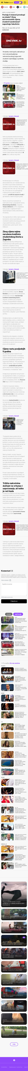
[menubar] (25, 2)
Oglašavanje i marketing (15, 1067)
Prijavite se (14, 601)
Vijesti (14, 7)
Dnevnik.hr (6, 7)
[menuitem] (25, 2)
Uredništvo (4, 1067)
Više (14, 1044)
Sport (21, 7)
